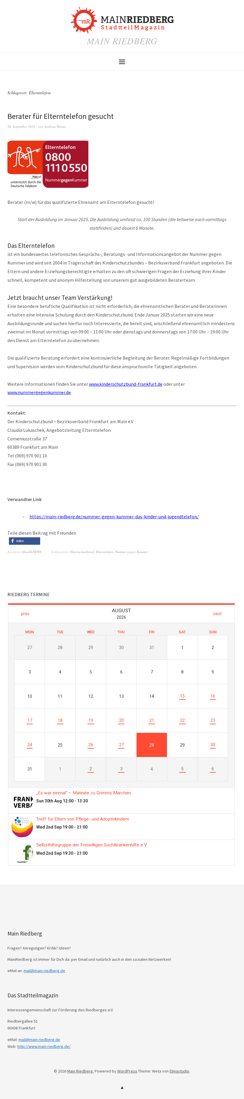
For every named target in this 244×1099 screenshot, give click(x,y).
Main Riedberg (122, 41)
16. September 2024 (21, 126)
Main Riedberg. (80, 1071)
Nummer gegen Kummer (131, 552)
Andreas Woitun (55, 126)
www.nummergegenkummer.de (39, 392)
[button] (24, 541)
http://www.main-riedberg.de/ (44, 1046)
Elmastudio (179, 1071)
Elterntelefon (104, 552)
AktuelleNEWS (31, 552)
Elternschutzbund (82, 552)
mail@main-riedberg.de (44, 970)
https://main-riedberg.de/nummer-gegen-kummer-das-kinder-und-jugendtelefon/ (114, 516)
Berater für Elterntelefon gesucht (60, 116)
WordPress (127, 1071)
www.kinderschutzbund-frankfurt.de (125, 384)
